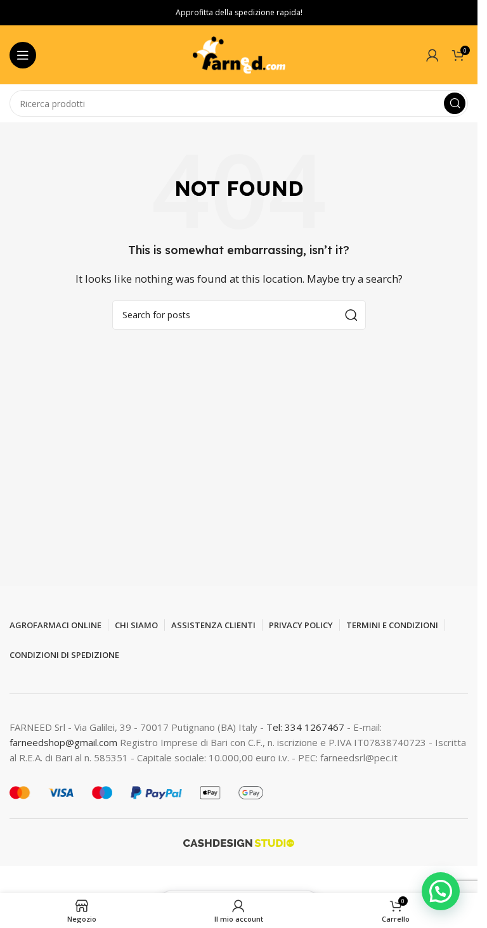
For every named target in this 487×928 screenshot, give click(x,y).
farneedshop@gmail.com (63, 742)
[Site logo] (239, 54)
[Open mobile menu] (22, 55)
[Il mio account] (432, 55)
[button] (441, 891)
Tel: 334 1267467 (306, 727)
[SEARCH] (454, 103)
